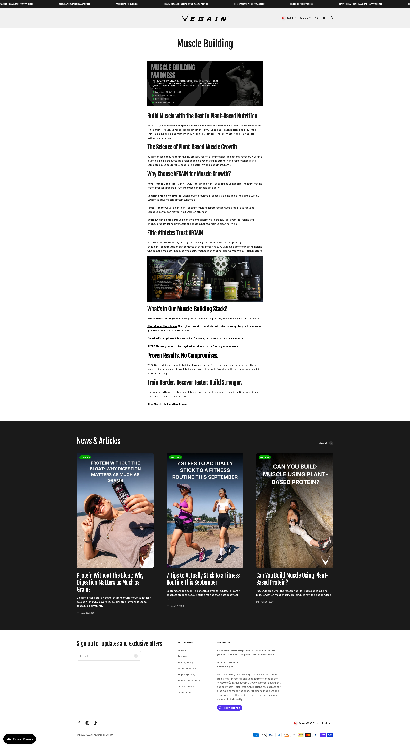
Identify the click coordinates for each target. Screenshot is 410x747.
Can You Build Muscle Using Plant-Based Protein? (292, 579)
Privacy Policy (185, 662)
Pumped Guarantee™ (190, 680)
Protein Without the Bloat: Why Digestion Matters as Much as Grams (110, 582)
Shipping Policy (186, 674)
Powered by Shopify (103, 734)
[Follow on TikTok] (95, 723)
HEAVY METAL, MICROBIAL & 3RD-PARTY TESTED (136, 4)
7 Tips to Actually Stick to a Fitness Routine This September (203, 579)
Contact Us (184, 692)
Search (182, 650)
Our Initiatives (186, 686)
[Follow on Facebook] (79, 723)
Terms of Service (187, 668)
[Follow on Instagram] (87, 723)
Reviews (182, 656)
